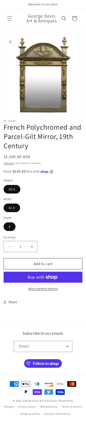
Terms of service (72, 406)
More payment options (43, 288)
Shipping (9, 163)
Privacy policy (27, 406)
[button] (9, 18)
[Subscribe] (67, 346)
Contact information (57, 413)
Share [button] (12, 302)
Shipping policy (30, 413)
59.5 (12, 189)
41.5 (12, 208)
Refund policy (48, 406)
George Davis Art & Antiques (40, 400)
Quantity (10, 237)
